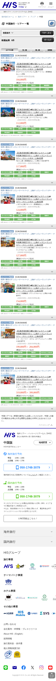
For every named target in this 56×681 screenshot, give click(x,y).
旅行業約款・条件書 (13, 643)
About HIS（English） (14, 634)
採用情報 (8, 638)
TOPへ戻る (46, 33)
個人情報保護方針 (12, 648)
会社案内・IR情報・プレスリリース (20, 629)
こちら (33, 475)
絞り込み (48, 40)
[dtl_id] (28, 96)
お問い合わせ (10, 624)
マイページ (42, 7)
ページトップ (44, 425)
